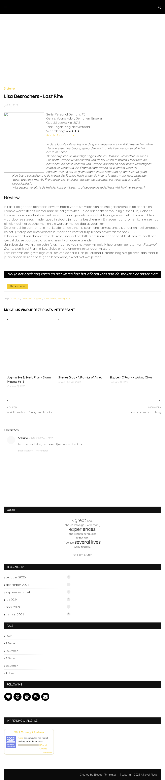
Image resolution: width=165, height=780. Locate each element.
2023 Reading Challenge (29, 732)
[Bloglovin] (8, 697)
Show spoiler (18, 286)
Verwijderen (42, 450)
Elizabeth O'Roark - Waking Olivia (131, 377)
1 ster (9, 636)
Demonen (27, 298)
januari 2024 (37, 614)
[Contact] (45, 697)
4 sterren (11, 673)
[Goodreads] (27, 697)
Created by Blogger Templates (98, 774)
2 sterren (11, 643)
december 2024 (37, 585)
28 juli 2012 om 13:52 (42, 438)
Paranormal (50, 298)
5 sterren (15, 298)
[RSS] (36, 697)
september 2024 (37, 592)
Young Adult (64, 298)
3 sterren (11, 658)
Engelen (37, 298)
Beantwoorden (25, 450)
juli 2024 (37, 600)
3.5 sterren (12, 665)
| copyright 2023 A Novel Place (138, 774)
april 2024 (37, 607)
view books (47, 752)
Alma (20, 737)
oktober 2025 (37, 577)
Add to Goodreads (60, 135)
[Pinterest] (17, 697)
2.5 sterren (12, 650)
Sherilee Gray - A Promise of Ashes (80, 377)
